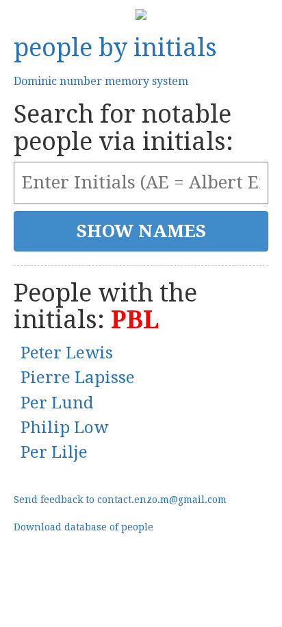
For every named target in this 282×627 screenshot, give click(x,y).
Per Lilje (54, 452)
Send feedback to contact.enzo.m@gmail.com (120, 499)
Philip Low (64, 427)
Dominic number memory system (101, 81)
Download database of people (83, 526)
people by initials (115, 47)
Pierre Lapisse (78, 377)
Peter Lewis (67, 352)
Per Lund (57, 403)
